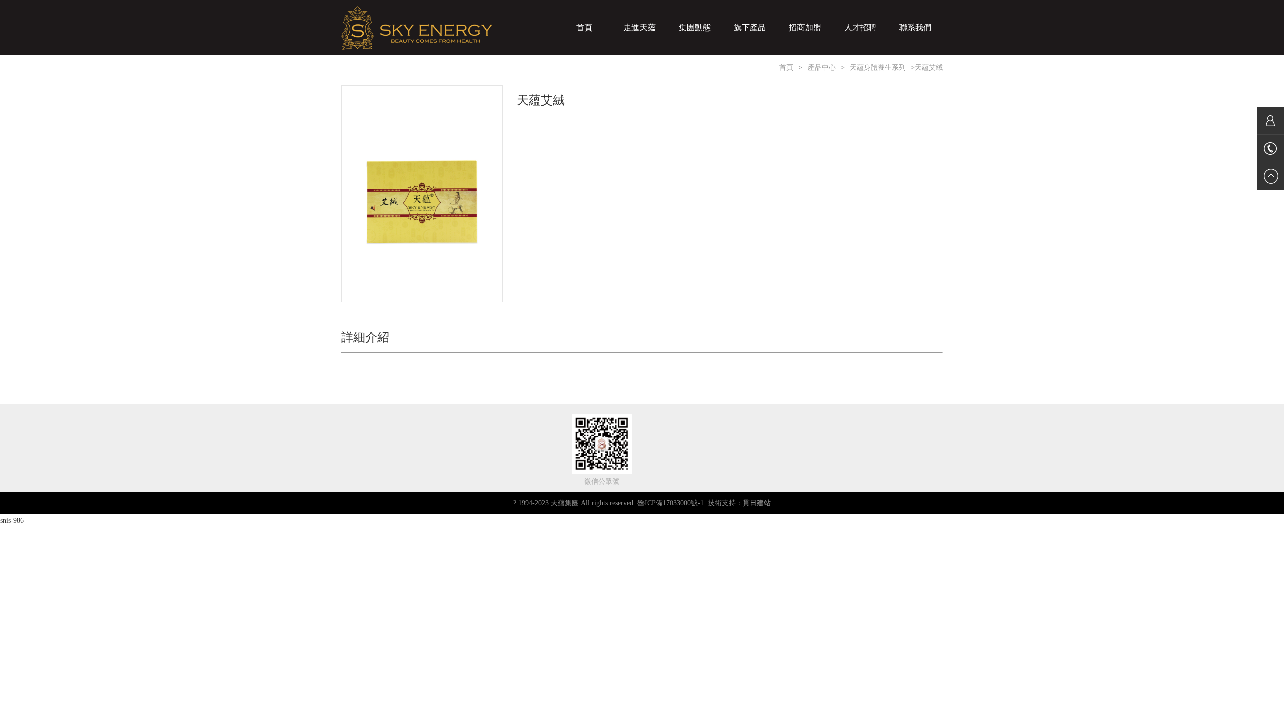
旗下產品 (750, 27)
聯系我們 (915, 27)
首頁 (584, 27)
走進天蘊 (639, 27)
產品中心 (822, 67)
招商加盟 (805, 27)
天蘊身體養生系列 (878, 67)
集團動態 (695, 27)
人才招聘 (860, 27)
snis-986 (12, 520)
